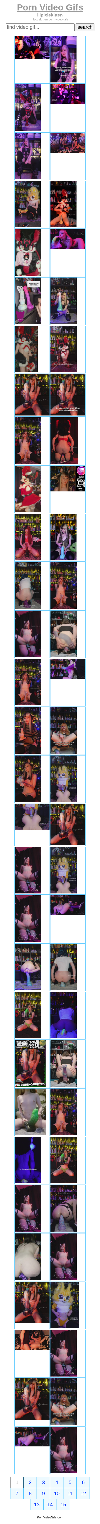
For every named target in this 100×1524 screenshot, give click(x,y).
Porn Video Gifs (50, 7)
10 (57, 1493)
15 (63, 1505)
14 (50, 1505)
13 (37, 1505)
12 (83, 1493)
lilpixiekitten (50, 15)
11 (70, 1493)
